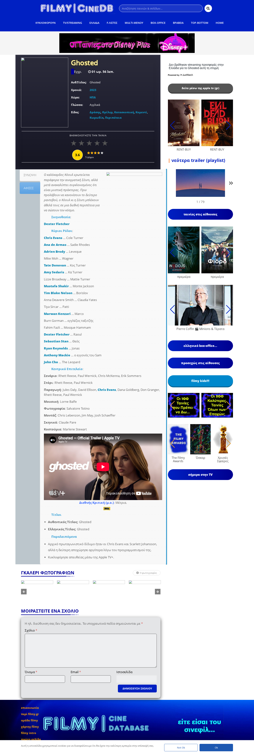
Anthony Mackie (57, 355)
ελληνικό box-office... (200, 346)
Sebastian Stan (56, 341)
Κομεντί (141, 112)
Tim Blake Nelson (58, 293)
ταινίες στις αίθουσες (200, 214)
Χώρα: (75, 97)
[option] (37, 591)
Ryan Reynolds (56, 348)
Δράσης (95, 112)
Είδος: (75, 112)
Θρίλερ (107, 112)
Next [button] (157, 591)
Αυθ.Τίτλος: (78, 82)
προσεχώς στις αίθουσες (200, 363)
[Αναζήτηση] (208, 8)
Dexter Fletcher (57, 224)
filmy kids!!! (200, 381)
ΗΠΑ (93, 97)
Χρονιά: (76, 90)
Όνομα (31, 672)
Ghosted (84, 63)
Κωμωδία (97, 117)
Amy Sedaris (54, 272)
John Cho (51, 362)
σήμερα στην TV (200, 475)
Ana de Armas (55, 245)
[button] (231, 183)
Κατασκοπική (124, 112)
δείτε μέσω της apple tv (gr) (200, 88)
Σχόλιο (31, 630)
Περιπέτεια (113, 117)
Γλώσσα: (77, 105)
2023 (93, 90)
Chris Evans (53, 238)
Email (76, 672)
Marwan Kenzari (57, 314)
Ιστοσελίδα (124, 672)
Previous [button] (24, 591)
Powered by (174, 75)
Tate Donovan (55, 265)
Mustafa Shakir (56, 286)
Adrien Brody (54, 251)
